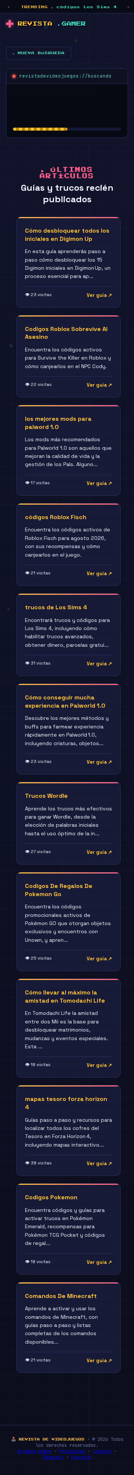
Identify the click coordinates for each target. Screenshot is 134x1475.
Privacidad (72, 1451)
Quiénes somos (34, 1451)
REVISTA (52, 24)
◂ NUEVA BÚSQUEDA (38, 53)
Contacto (81, 1457)
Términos (52, 1457)
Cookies (102, 1451)
